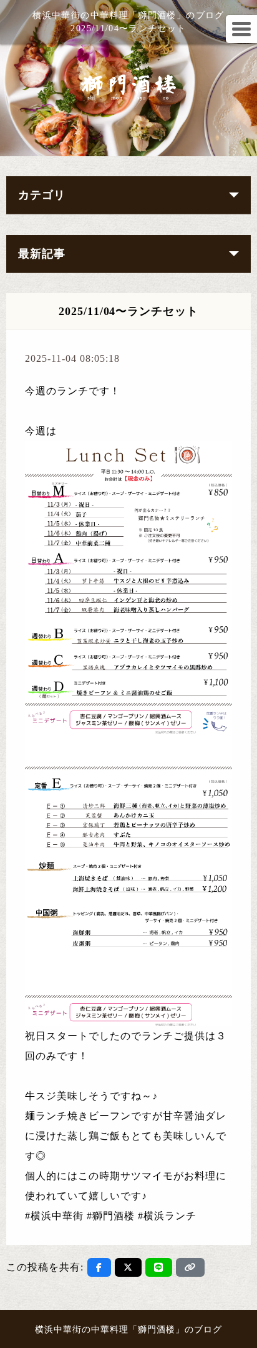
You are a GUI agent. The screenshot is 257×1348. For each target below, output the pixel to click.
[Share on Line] (158, 1267)
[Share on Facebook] (99, 1267)
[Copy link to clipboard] (190, 1267)
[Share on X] (128, 1267)
